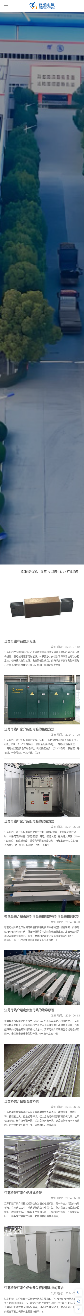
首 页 (43, 571)
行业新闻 (72, 571)
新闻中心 (56, 571)
